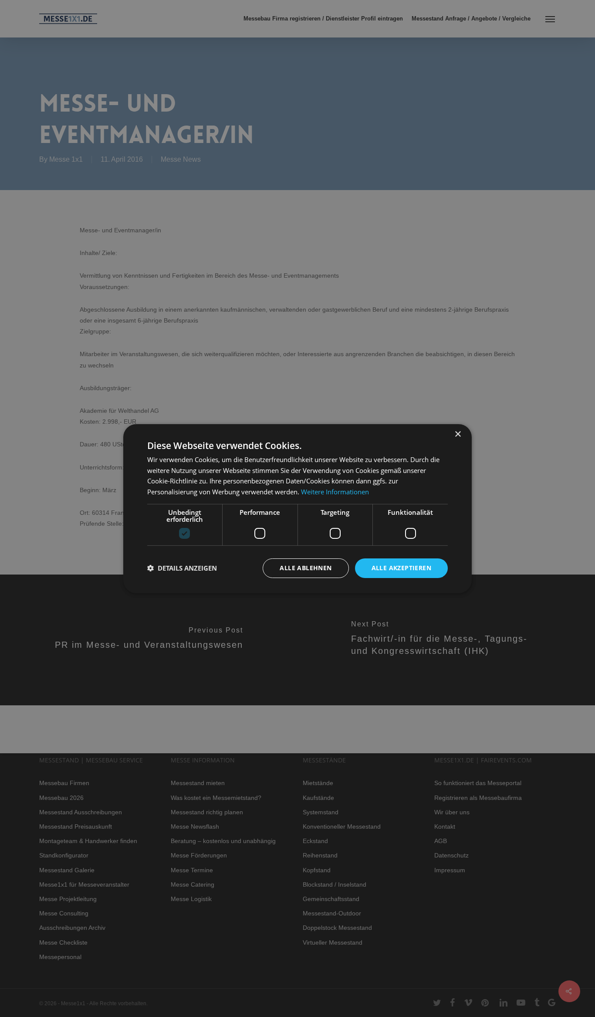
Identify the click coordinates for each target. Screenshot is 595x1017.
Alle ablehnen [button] (305, 568)
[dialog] (297, 508)
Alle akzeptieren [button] (401, 568)
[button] (182, 568)
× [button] (457, 434)
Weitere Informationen (335, 491)
